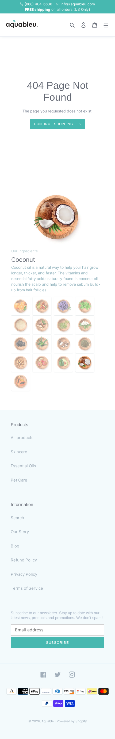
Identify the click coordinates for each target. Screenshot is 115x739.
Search (17, 517)
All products (22, 437)
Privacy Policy (24, 574)
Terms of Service (27, 588)
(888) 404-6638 (38, 4)
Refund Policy (24, 560)
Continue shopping (53, 124)
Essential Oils (23, 465)
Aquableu (48, 721)
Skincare (19, 451)
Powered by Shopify (72, 721)
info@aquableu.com (78, 4)
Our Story (20, 531)
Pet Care (19, 480)
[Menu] (106, 25)
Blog (15, 546)
